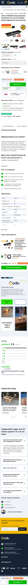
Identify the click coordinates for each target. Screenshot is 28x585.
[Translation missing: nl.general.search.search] (26, 6)
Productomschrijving (7, 126)
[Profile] (21, 2)
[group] (10, 403)
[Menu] (2, 3)
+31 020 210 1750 (17, 110)
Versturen (21, 529)
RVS (15, 55)
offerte (20, 100)
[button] (14, 348)
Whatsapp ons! (7, 504)
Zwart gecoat (6, 55)
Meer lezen (4, 166)
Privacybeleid (23, 280)
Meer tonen (4, 229)
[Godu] (11, 3)
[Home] (2, 13)
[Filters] (3, 362)
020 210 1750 (7, 501)
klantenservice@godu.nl (9, 507)
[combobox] (12, 6)
